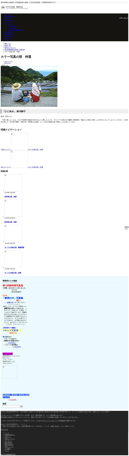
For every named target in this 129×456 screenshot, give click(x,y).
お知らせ (8, 18)
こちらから (11, 343)
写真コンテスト (10, 20)
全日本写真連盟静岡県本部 (8, 454)
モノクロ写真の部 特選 (13, 273)
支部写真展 (12, 26)
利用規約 (62, 421)
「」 (10, 302)
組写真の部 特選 (11, 196)
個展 (9, 24)
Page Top (5, 429)
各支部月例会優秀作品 (15, 30)
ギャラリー (8, 22)
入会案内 (8, 38)
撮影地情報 (8, 32)
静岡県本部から (10, 16)
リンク (7, 40)
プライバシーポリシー (49, 421)
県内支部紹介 (9, 34)
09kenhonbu (8, 63)
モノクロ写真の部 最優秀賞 (14, 247)
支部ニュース (9, 36)
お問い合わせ (123, 18)
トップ (7, 14)
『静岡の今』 (12, 28)
